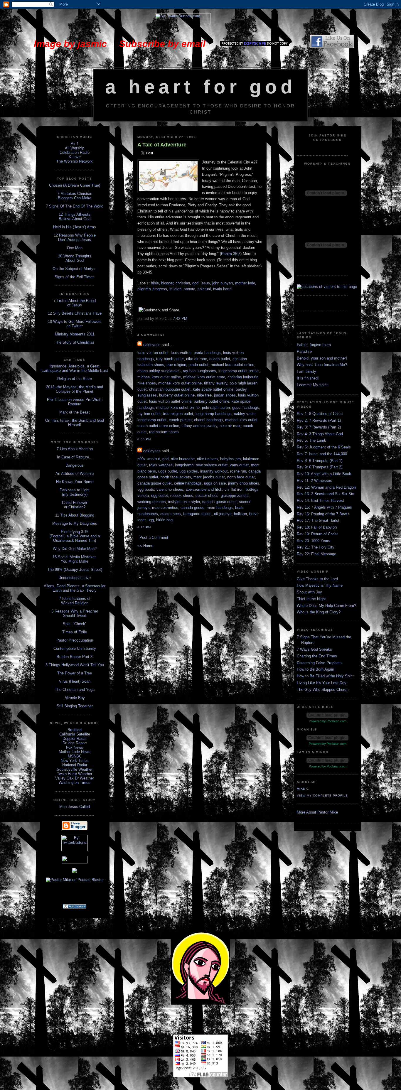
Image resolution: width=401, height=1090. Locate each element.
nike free (204, 395)
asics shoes (170, 514)
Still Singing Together (75, 706)
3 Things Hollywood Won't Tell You (75, 665)
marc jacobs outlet (209, 477)
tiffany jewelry (215, 383)
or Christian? (74, 507)
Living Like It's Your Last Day (321, 683)
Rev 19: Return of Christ (317, 534)
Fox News (74, 747)
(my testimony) (74, 494)
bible (155, 283)
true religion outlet (178, 413)
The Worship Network (74, 161)
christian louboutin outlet (170, 389)
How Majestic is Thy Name (320, 585)
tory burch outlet (170, 359)
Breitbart (75, 730)
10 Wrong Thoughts (74, 256)
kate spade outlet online (213, 389)
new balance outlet (212, 465)
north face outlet (241, 477)
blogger (167, 283)
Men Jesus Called (74, 806)
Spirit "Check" (75, 624)
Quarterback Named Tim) (74, 540)
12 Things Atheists (74, 214)
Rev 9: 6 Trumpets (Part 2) (319, 467)
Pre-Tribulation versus (65, 399)
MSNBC (75, 756)
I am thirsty (306, 371)
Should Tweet (74, 615)
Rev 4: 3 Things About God (320, 434)
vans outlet (239, 465)
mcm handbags (220, 507)
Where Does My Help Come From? (326, 605)
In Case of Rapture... (74, 457)
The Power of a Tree (74, 673)
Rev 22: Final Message (316, 554)
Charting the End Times (317, 656)
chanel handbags (208, 420)
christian (183, 283)
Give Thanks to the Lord (317, 579)
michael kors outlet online (232, 364)
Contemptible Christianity (74, 648)
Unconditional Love (74, 578)
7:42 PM (180, 318)
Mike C (303, 788)
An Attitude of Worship (74, 473)
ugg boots (145, 489)
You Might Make (74, 561)
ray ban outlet (149, 413)
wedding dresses (151, 502)
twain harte (222, 289)
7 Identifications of (74, 598)
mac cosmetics (165, 507)
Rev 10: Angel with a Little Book (324, 474)
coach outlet (219, 359)
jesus (205, 283)
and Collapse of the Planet (79, 389)
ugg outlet (159, 495)
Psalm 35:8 (230, 254)
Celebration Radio (75, 152)
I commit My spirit (312, 385)
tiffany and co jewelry (199, 425)
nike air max (196, 359)
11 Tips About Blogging (74, 515)
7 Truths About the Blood (74, 300)
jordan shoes (225, 395)
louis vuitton (181, 352)
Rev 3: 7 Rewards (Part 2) (319, 427)
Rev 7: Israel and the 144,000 (322, 454)
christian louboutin (243, 377)
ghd (165, 459)
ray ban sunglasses (199, 371)
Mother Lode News (74, 752)
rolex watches (161, 465)
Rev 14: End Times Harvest (320, 500)
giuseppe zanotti (235, 495)
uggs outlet (167, 471)
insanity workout (214, 471)
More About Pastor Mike (317, 812)
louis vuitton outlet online (170, 401)
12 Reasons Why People (75, 235)
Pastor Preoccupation (74, 640)
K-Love (75, 157)
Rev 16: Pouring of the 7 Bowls (323, 514)
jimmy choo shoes (243, 483)
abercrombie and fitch (204, 489)
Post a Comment (153, 537)
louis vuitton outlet (153, 352)
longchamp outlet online (238, 371)
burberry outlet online (177, 395)
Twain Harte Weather (74, 774)
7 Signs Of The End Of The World (74, 206)
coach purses (180, 420)
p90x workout (148, 459)
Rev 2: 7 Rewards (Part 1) (319, 420)
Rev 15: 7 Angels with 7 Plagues (324, 507)
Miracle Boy (75, 698)
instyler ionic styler (184, 502)
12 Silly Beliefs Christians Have (75, 313)
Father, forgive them (314, 344)
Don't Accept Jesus (74, 239)
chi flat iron (234, 489)
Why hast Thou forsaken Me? (322, 364)
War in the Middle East (88, 370)
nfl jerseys (223, 514)
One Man (74, 248)
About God (74, 260)
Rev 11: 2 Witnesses (314, 480)
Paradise (304, 351)
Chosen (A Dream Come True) (74, 185)
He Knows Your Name (74, 482)
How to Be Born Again (315, 669)
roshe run (238, 471)
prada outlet (198, 364)
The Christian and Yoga (75, 689)
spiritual (204, 289)
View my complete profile (322, 795)
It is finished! (308, 378)
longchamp (184, 465)
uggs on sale (215, 483)
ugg (151, 520)
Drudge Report (75, 743)
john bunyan (222, 283)
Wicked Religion (74, 603)
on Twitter (74, 326)
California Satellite (74, 734)
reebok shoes (181, 495)
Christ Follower (74, 502)
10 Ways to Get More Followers (75, 321)
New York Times (75, 760)
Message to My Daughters (74, 523)
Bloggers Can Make (74, 198)
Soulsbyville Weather (74, 769)
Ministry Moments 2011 (75, 334)
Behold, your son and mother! (322, 358)
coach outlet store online (158, 425)
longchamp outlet (151, 420)
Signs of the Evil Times (75, 277)
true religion (176, 364)
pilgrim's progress (152, 289)
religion (175, 289)
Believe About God (74, 219)
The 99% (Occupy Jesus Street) (74, 569)
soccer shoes (207, 495)
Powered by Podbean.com (327, 721)
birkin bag (164, 520)
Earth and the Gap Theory (75, 590)
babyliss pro (230, 459)
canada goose (192, 507)
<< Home (145, 546)
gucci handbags (245, 407)
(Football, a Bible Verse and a (75, 536)
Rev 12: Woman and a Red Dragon (326, 487)
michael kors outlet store (204, 377)
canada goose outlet (154, 483)
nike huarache (183, 459)
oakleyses (152, 344)
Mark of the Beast (74, 412)
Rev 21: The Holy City (315, 547)
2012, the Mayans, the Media (71, 387)
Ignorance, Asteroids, (68, 366)
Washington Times (74, 782)
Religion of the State (74, 379)
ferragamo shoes (197, 514)
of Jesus (74, 305)
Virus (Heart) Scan (74, 681)
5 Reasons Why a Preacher (74, 611)
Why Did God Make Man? (75, 548)
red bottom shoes (164, 432)
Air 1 (75, 143)
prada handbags (207, 352)
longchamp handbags (214, 413)
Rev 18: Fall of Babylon (317, 527)
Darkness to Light (75, 490)
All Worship (74, 148)
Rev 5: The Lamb (311, 440)
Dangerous (74, 465)
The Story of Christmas (75, 342)
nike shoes (146, 383)
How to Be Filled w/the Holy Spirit (325, 676)
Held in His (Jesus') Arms (74, 227)
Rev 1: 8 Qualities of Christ (320, 413)
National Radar (74, 765)
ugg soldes (188, 471)
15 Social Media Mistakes (75, 557)
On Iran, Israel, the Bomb (66, 420)
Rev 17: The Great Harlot (318, 520)
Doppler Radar (75, 738)
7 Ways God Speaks (314, 649)
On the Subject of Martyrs (75, 268)
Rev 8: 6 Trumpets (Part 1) (319, 460)
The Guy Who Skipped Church (322, 689)
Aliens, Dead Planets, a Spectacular (74, 586)
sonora (189, 289)
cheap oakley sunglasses (159, 371)
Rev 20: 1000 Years (313, 541)
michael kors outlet (241, 420)
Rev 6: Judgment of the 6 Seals (324, 447)
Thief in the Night (311, 599)
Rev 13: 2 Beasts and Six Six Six (325, 494)
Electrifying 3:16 (74, 531)
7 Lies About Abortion (75, 449)
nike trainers (207, 459)
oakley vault (244, 413)
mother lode (245, 283)
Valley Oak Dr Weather (74, 778)
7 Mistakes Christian (74, 193)
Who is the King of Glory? (319, 612)
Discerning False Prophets (319, 663)
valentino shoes (169, 489)
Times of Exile (74, 632)
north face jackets (176, 477)
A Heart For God (200, 86)
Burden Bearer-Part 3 (74, 656)
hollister (240, 514)
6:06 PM (144, 439)
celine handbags (188, 483)
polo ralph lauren (216, 407)
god (195, 283)
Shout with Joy (309, 592)
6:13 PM (144, 527)
